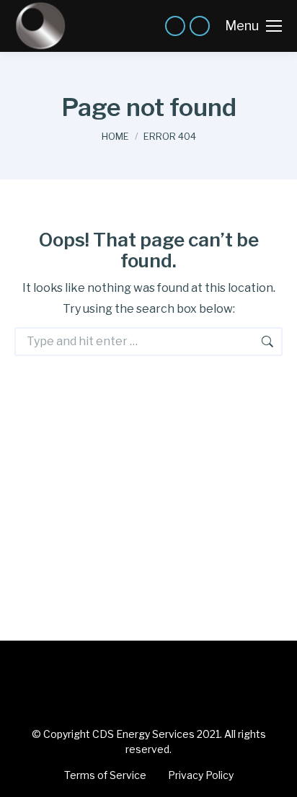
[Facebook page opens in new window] (200, 26)
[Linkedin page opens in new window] (175, 26)
